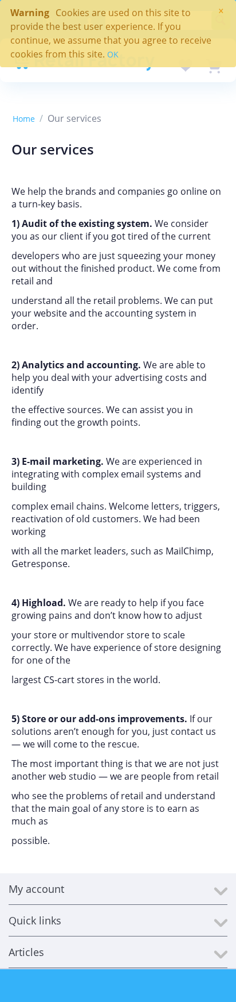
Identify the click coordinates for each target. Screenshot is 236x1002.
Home (24, 118)
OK (113, 54)
